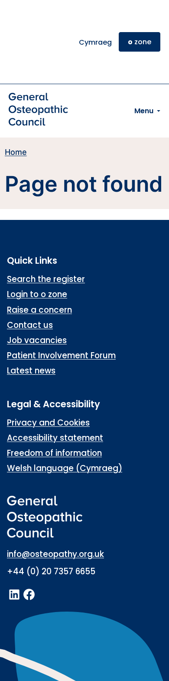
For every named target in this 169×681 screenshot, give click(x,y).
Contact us (30, 325)
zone (139, 42)
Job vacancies (37, 340)
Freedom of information (54, 453)
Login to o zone (37, 294)
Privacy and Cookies (48, 423)
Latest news (31, 371)
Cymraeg (95, 42)
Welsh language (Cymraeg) (64, 468)
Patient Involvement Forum (61, 355)
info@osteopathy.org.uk (55, 554)
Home (16, 152)
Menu (143, 111)
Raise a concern (39, 310)
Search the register (46, 279)
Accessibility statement (55, 438)
